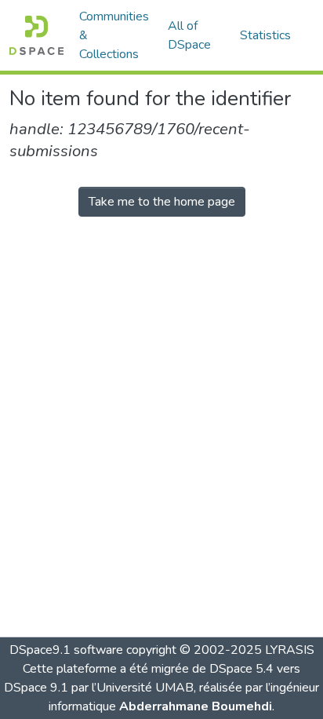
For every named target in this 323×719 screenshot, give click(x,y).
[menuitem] (194, 35)
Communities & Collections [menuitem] (114, 35)
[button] (36, 35)
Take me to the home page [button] (162, 201)
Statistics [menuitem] (265, 35)
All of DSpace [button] (189, 35)
